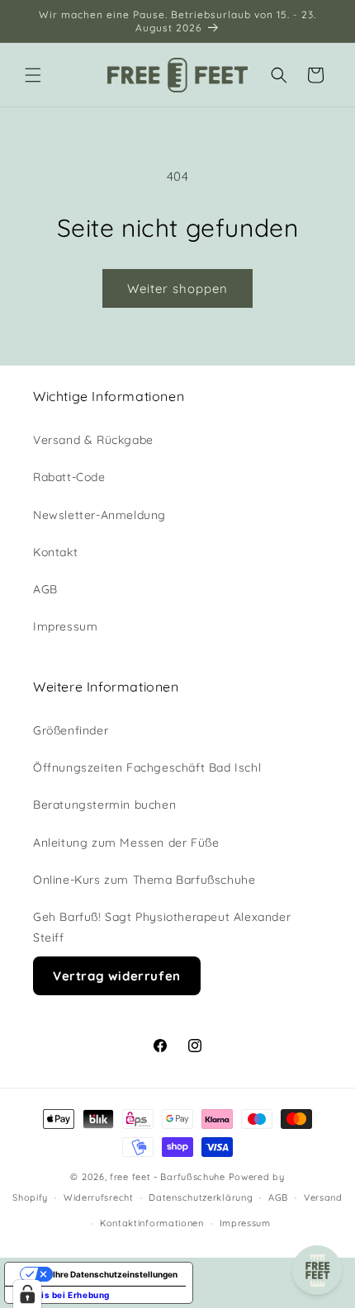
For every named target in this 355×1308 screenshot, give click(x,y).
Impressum (65, 626)
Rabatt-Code (69, 477)
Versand (323, 1197)
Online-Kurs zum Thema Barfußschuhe (144, 879)
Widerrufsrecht (99, 1197)
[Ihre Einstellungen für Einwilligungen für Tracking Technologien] (27, 1294)
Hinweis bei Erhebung (61, 1295)
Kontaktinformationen (152, 1223)
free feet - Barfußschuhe (167, 1177)
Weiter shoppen (177, 288)
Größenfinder (70, 730)
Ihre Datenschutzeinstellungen (115, 1274)
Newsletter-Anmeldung (99, 515)
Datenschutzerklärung (201, 1197)
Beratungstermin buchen (104, 804)
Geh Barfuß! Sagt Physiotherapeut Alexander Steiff (162, 927)
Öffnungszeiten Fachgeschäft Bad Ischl (147, 767)
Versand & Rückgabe (93, 439)
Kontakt (55, 552)
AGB (45, 589)
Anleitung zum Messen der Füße (126, 842)
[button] (33, 75)
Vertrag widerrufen (117, 976)
